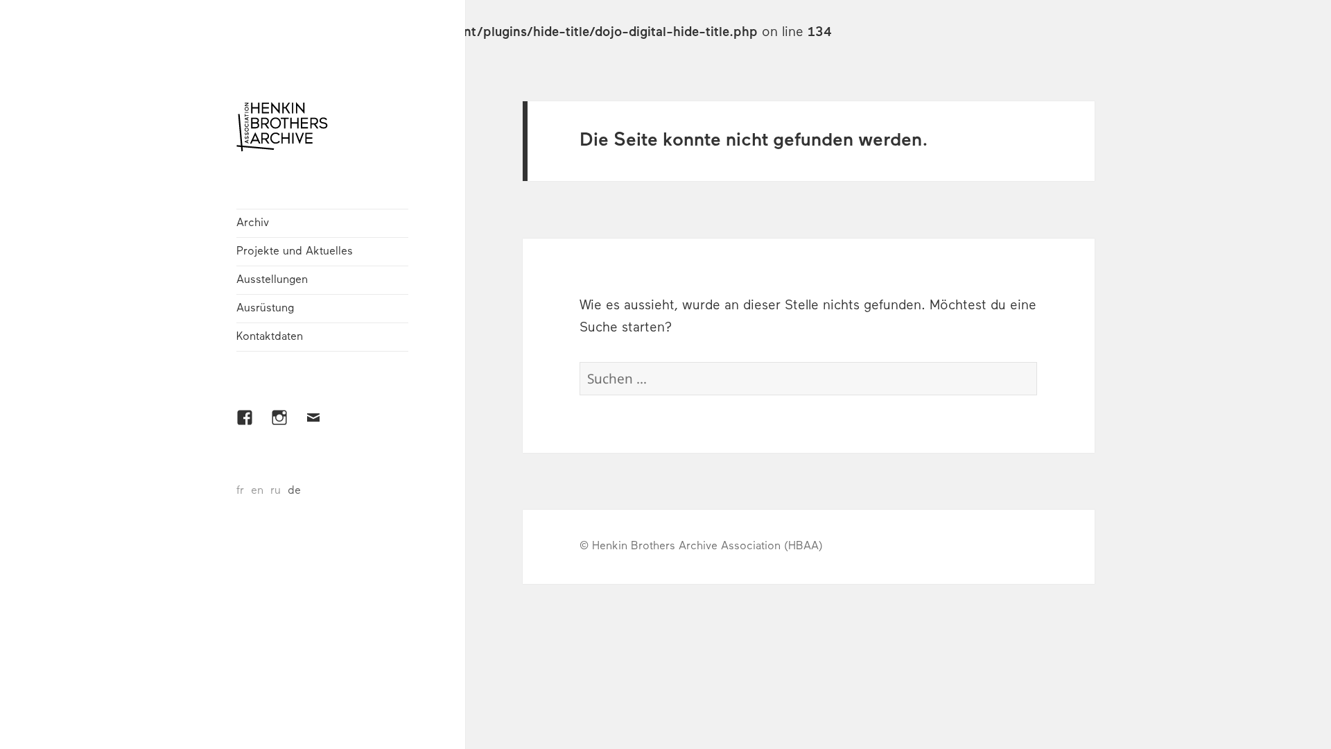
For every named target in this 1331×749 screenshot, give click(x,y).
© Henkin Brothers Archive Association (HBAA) (701, 546)
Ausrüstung (265, 308)
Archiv (252, 223)
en (257, 491)
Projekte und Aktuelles (294, 251)
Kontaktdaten (269, 337)
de (294, 491)
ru (275, 491)
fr (240, 491)
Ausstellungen (272, 280)
